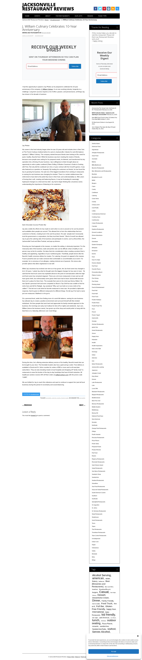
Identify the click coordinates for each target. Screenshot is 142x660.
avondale (48, 398)
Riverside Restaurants (98, 462)
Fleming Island (96, 284)
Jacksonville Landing (98, 367)
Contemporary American (99, 214)
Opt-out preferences (112, 656)
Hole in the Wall (96, 348)
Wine (93, 557)
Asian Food (95, 155)
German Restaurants (98, 324)
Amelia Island (96, 143)
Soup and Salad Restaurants (100, 489)
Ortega (94, 431)
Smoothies (95, 483)
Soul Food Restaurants (98, 486)
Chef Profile (95, 208)
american (98, 578)
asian (108, 579)
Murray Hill (95, 413)
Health (94, 342)
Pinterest (104, 8)
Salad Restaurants (97, 468)
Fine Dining (95, 278)
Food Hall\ (95, 293)
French (94, 312)
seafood (111, 629)
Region (90, 16)
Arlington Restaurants (98, 152)
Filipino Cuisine (96, 275)
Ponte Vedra (95, 443)
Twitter (100, 8)
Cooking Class (96, 217)
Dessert (101, 595)
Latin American (104, 617)
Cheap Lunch (96, 204)
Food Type (102, 16)
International (98, 612)
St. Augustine (95, 505)
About (48, 16)
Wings (93, 560)
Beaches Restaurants (98, 168)
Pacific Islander (96, 434)
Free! (93, 309)
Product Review (96, 450)
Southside (95, 498)
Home (27, 16)
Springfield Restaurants (98, 502)
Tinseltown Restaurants (98, 532)
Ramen (94, 456)
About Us (77, 656)
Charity (94, 201)
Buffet (93, 180)
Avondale (94, 159)
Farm (93, 257)
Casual (104, 592)
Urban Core (95, 541)
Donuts (94, 238)
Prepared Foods (96, 446)
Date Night (113, 592)
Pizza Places (95, 440)
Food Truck (95, 296)
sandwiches (104, 626)
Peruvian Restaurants (98, 437)
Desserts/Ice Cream (100, 598)
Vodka (93, 551)
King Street (95, 376)
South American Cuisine (99, 492)
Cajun (93, 186)
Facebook (95, 8)
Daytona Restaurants (98, 229)
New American (96, 419)
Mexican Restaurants (98, 404)
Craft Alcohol (95, 220)
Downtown (95, 241)
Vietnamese (95, 548)
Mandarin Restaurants (98, 391)
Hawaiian (94, 339)
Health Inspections (97, 345)
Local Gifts (95, 388)
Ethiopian (94, 247)
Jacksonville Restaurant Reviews (48, 6)
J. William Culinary (47, 89)
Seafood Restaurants (98, 480)
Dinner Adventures (97, 235)
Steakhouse (95, 517)
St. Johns (94, 508)
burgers (95, 592)
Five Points (95, 281)
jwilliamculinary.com (62, 375)
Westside (94, 554)
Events (37, 16)
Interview (94, 358)
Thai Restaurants (97, 529)
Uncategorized (55, 20)
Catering (94, 195)
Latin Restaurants (97, 382)
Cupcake (94, 226)
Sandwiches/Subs (99, 629)
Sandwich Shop (96, 474)
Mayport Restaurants (98, 394)
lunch (95, 620)
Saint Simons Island (97, 465)
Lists (93, 385)
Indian (93, 355)
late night (95, 617)
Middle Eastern (96, 407)
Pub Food (94, 453)
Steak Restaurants (97, 514)
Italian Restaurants (97, 364)
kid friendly (108, 614)
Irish (93, 361)
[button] (138, 636)
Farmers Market (96, 263)
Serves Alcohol (101, 631)
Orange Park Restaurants (99, 428)
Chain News (95, 198)
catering (54, 398)
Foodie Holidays (96, 299)
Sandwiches (95, 477)
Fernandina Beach (97, 272)
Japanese (95, 370)
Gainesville (95, 318)
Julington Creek (96, 373)
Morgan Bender (46, 33)
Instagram (109, 8)
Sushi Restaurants (97, 520)
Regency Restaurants (98, 459)
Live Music (113, 617)
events (59, 398)
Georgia (94, 321)
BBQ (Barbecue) (96, 165)
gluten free (95, 327)
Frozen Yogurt (96, 315)
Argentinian (95, 149)
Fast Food (95, 266)
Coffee (94, 211)
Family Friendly (108, 601)
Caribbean (95, 192)
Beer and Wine (109, 587)
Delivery (94, 595)
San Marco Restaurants (98, 471)
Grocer (94, 333)
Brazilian (94, 174)
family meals (65, 398)
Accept (113, 651)
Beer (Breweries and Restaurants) (101, 171)
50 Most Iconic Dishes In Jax (100, 122)
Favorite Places (96, 269)
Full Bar (100, 606)
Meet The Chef (96, 400)
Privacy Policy (70, 656)
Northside (94, 425)
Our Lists (78, 16)
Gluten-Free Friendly (102, 607)
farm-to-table (96, 604)
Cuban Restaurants (97, 223)
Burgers (94, 183)
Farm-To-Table (96, 260)
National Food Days (97, 416)
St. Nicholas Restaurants (99, 511)
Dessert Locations (97, 232)
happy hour (111, 609)
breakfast (95, 589)
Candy (94, 189)
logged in (34, 415)
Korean (94, 379)
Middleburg (95, 410)
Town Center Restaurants (99, 535)
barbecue (101, 581)
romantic (95, 626)
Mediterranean (96, 397)
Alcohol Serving (101, 575)
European (95, 250)
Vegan (94, 544)
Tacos (93, 523)
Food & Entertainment (98, 287)
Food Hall (94, 290)
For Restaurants (63, 16)
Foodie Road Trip (97, 306)
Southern (94, 495)
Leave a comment (27, 36)
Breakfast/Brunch (105, 589)
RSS (113, 8)
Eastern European (97, 244)
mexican (103, 620)
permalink (82, 398)
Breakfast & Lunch (97, 177)
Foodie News (95, 302)
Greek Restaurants (97, 330)
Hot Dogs (94, 352)
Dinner (96, 600)
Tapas (93, 526)
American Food (96, 146)
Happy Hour (95, 336)
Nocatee (94, 422)
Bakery (94, 162)
